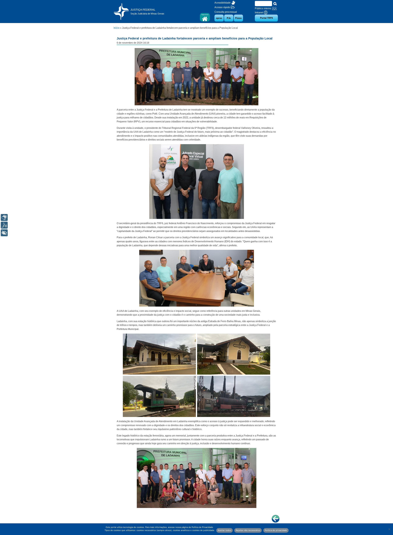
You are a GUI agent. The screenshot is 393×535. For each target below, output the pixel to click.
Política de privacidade (276, 530)
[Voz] (4, 225)
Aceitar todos (224, 530)
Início (116, 28)
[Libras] (4, 217)
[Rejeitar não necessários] (389, 529)
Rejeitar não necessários (248, 530)
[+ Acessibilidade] (4, 232)
